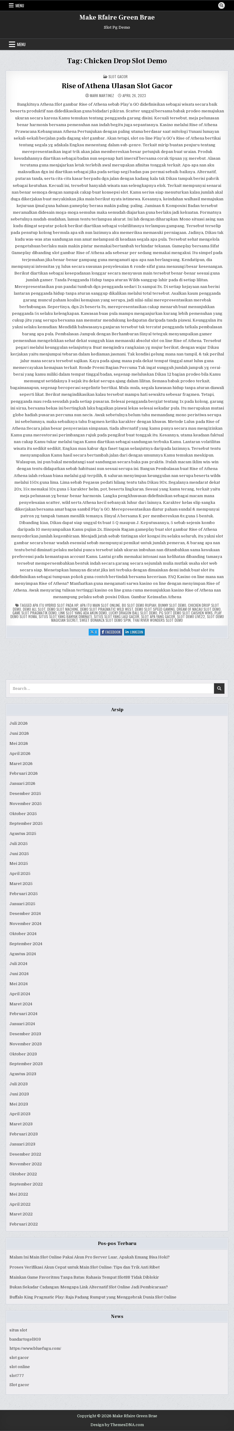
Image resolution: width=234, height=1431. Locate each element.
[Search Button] (221, 5)
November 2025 (25, 803)
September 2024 (25, 943)
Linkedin (137, 632)
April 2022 (19, 1204)
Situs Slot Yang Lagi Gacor (116, 616)
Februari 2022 (23, 1224)
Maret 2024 (20, 1004)
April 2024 (19, 994)
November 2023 (25, 1044)
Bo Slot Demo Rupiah (139, 605)
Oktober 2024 (23, 933)
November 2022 (25, 1164)
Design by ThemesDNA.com (117, 1425)
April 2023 (19, 1114)
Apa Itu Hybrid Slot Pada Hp (55, 605)
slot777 (16, 1375)
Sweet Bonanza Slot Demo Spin (105, 620)
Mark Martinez (102, 95)
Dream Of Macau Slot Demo (199, 609)
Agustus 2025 (22, 833)
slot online (19, 1366)
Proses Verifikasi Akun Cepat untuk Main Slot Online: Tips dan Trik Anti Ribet (84, 1267)
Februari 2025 (23, 893)
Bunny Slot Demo (172, 605)
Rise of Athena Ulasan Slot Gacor (117, 86)
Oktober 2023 (23, 1054)
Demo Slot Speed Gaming (155, 609)
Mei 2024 (18, 983)
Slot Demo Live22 (191, 616)
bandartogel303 (25, 1339)
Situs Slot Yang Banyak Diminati (65, 616)
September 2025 (26, 823)
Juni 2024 (19, 973)
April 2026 (19, 753)
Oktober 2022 (23, 1174)
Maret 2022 (21, 1214)
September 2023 (26, 1063)
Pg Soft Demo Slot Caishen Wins (186, 612)
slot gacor (19, 1357)
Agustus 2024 (22, 954)
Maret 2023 (21, 1124)
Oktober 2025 (23, 813)
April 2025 (19, 873)
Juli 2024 (18, 963)
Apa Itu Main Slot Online (100, 605)
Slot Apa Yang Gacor (158, 616)
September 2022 (26, 1184)
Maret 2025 (21, 883)
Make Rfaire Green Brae (117, 17)
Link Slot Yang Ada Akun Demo (82, 612)
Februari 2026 (23, 773)
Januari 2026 (22, 783)
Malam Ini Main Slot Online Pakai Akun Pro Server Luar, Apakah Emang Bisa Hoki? (89, 1257)
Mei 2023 (18, 1104)
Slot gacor (19, 1384)
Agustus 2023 (22, 1074)
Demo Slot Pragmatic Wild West (106, 609)
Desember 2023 (25, 1034)
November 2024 (25, 923)
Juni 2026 (19, 733)
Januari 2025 (22, 903)
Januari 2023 (22, 1144)
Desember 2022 (25, 1154)
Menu (20, 5)
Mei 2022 (18, 1194)
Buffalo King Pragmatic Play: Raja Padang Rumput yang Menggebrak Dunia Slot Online (92, 1297)
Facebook (113, 632)
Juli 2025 (18, 843)
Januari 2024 (22, 1023)
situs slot (18, 1330)
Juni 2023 (19, 1094)
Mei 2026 (18, 743)
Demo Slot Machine (62, 609)
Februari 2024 (23, 1013)
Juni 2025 (19, 853)
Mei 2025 (18, 863)
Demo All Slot (34, 609)
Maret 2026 (21, 763)
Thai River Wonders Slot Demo (158, 620)
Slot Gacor (118, 76)
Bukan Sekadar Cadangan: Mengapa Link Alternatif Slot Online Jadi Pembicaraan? (88, 1287)
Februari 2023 (23, 1134)
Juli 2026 (18, 723)
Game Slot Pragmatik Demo (34, 612)
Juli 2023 (18, 1084)
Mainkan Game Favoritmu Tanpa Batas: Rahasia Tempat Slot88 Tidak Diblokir (84, 1277)
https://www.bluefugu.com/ (35, 1348)
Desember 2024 (25, 913)
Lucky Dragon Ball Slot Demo (133, 612)
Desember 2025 (25, 793)
